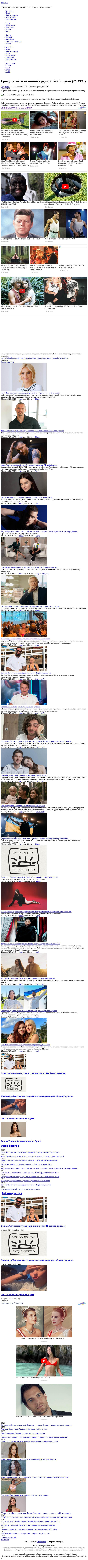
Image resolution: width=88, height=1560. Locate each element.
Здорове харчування (13, 41)
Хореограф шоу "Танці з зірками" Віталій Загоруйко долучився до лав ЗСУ (30, 944)
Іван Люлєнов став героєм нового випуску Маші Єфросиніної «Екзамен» (29, 567)
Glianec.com (41, 1542)
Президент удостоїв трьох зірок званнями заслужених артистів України (29, 1011)
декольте (32, 358)
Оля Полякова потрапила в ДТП (17, 1118)
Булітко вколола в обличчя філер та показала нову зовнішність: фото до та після (34, 1477)
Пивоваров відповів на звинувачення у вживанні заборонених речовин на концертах (34, 838)
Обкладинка (10, 25)
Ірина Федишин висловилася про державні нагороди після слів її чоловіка (30, 393)
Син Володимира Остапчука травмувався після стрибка (23, 806)
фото (66, 358)
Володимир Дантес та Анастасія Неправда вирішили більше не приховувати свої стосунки (36, 741)
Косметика (10, 27)
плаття (49, 358)
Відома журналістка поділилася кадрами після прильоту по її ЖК (26, 497)
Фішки (8, 29)
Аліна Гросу (10, 358)
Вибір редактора (12, 1193)
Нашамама (10, 39)
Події (8, 13)
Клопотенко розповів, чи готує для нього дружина (20, 707)
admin (21, 536)
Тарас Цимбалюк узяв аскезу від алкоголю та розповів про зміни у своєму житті (32, 431)
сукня (39, 358)
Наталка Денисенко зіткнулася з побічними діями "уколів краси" (29, 1459)
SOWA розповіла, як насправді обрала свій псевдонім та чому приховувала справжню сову (36, 912)
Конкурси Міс (11, 19)
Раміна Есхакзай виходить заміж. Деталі (21, 1141)
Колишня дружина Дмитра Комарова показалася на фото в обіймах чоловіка (36, 1513)
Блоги (8, 72)
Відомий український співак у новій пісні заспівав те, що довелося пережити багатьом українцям (39, 532)
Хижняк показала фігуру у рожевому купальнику (24, 1495)
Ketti (20, 399)
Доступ (8, 35)
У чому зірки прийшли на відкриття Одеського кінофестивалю (25, 639)
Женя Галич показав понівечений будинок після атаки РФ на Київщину (29, 465)
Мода (8, 23)
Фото (8, 68)
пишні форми (58, 358)
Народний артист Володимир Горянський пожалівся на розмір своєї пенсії (30, 606)
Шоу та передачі (12, 15)
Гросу (3, 358)
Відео (8, 31)
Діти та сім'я (10, 17)
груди (26, 358)
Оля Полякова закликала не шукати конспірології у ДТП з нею (25, 1045)
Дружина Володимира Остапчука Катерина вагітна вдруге (24, 775)
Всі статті (9, 11)
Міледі (8, 43)
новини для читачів (8, 1538)
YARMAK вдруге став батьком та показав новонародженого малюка (28, 978)
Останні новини (10, 1145)
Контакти (9, 37)
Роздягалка (5, 87)
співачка (19, 358)
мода (44, 358)
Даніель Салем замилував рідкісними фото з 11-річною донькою (26, 673)
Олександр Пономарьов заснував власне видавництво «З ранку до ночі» (29, 877)
